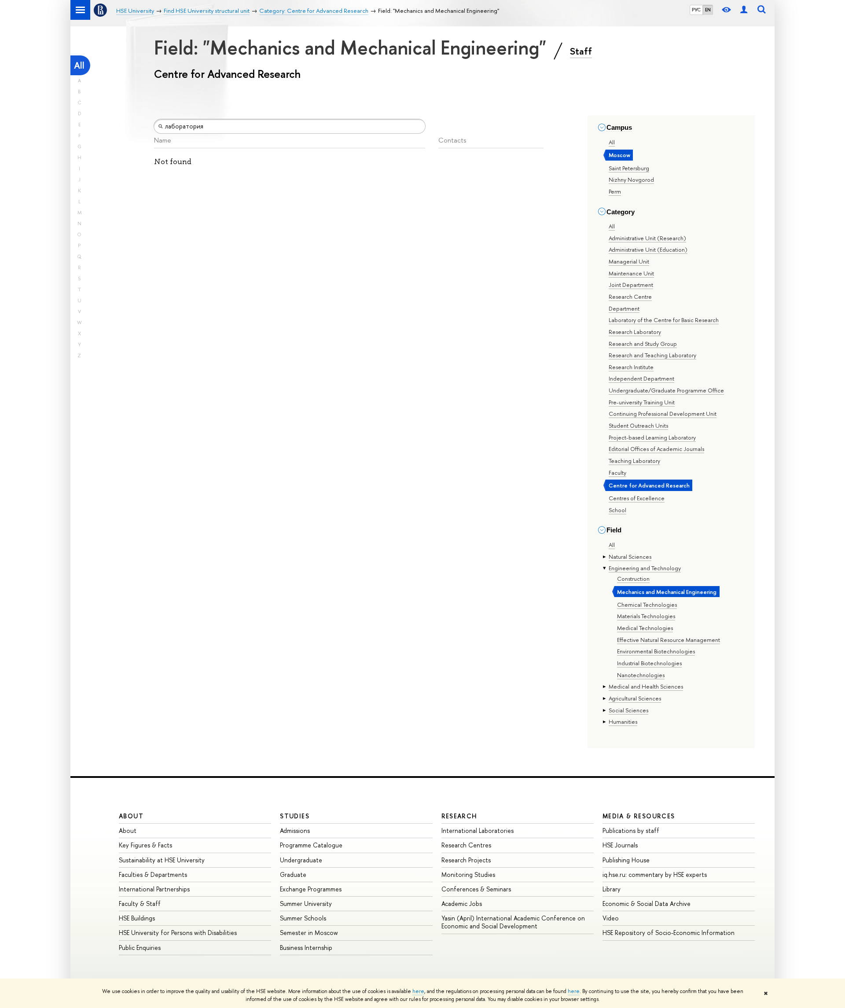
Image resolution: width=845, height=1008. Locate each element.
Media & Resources (639, 816)
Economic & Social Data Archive (647, 903)
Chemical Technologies (647, 604)
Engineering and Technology (645, 568)
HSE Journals (620, 845)
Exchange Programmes (311, 889)
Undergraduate (301, 860)
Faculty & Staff (140, 903)
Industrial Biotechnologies (649, 663)
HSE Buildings (137, 918)
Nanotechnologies (641, 675)
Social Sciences (628, 710)
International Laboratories (477, 830)
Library (612, 889)
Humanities (623, 722)
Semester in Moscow (309, 932)
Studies (294, 816)
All (79, 65)
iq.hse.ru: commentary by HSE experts (655, 874)
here (418, 991)
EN (708, 10)
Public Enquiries (140, 947)
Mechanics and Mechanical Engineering (666, 592)
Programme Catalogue (311, 845)
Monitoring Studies (468, 874)
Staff (581, 51)
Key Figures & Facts (145, 845)
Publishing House (626, 860)
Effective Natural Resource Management (668, 640)
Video (611, 918)
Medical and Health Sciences (646, 686)
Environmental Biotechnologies (656, 651)
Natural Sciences (630, 557)
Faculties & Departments (153, 874)
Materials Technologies (646, 616)
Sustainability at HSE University (162, 860)
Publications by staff (631, 830)
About (131, 816)
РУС (696, 10)
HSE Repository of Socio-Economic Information (669, 932)
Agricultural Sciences (635, 698)
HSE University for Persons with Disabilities (178, 932)
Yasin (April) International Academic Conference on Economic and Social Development (513, 922)
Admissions (295, 830)
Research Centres (466, 845)
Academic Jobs (461, 903)
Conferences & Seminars (476, 889)
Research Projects (466, 860)
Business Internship (306, 947)
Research (459, 816)
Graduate (293, 874)
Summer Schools (303, 918)
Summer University (306, 903)
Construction (633, 579)
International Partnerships (154, 889)
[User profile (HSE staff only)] (743, 10)
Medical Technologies (645, 628)
